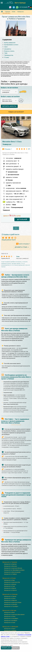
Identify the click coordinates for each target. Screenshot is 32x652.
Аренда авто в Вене (9, 612)
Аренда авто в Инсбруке (10, 620)
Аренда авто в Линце (9, 616)
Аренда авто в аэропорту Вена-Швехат (14, 614)
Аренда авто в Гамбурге (10, 574)
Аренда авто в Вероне (10, 588)
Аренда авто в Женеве (10, 630)
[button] (9, 91)
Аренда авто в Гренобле (10, 604)
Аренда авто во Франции (9, 594)
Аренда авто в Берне (9, 628)
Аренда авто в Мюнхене (10, 566)
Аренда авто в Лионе (9, 598)
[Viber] (10, 7)
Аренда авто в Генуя (9, 586)
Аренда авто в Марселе (10, 600)
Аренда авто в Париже (10, 596)
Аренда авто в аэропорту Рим (12, 582)
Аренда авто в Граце (9, 622)
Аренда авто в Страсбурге (11, 606)
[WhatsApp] (17, 7)
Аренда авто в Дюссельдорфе (12, 572)
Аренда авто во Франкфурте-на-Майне (14, 570)
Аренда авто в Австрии (9, 610)
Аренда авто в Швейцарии (10, 626)
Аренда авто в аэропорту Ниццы (12, 602)
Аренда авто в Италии (9, 578)
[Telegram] (13, 7)
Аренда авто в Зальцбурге (11, 618)
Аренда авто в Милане (10, 584)
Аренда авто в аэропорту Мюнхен (13, 568)
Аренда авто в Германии (9, 562)
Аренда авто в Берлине (10, 564)
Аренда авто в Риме (9, 580)
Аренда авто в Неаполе (10, 590)
